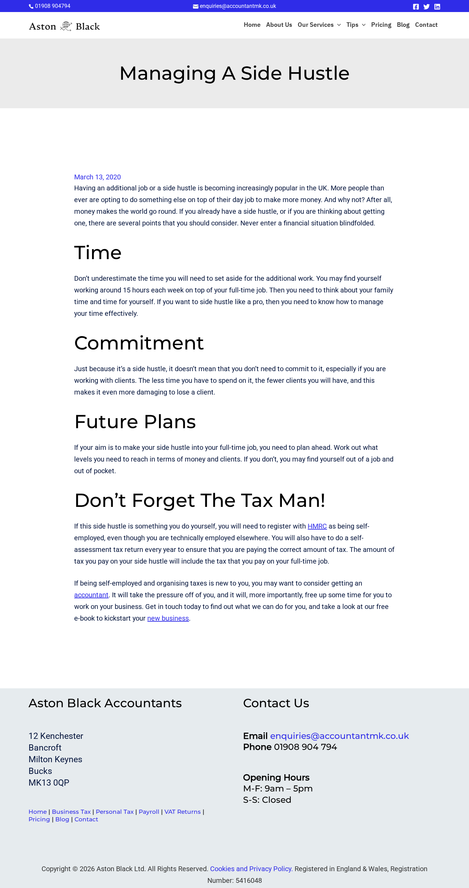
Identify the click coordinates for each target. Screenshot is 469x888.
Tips (352, 25)
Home (252, 25)
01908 (52, 6)
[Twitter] (426, 6)
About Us (279, 25)
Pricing (381, 25)
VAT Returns (182, 811)
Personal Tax (115, 811)
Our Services (316, 25)
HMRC (317, 526)
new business (168, 618)
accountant (91, 595)
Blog (403, 25)
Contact (426, 25)
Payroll (149, 811)
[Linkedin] (437, 6)
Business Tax (71, 811)
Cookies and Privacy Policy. (251, 869)
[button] (337, 25)
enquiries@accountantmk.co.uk (339, 736)
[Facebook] (416, 6)
